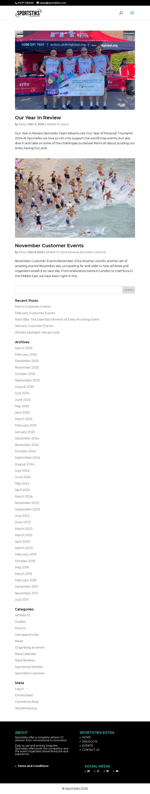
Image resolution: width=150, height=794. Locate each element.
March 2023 (24, 528)
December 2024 (27, 438)
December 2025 (27, 361)
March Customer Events (32, 306)
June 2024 (23, 477)
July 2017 (22, 599)
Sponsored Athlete (29, 667)
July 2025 (22, 393)
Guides (20, 621)
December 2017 (26, 586)
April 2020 (22, 541)
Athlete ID (53, 124)
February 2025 (26, 425)
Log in (19, 689)
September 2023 (27, 509)
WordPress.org (26, 708)
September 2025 (27, 380)
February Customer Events (35, 313)
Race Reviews (70, 252)
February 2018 (25, 580)
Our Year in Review (38, 118)
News (65, 124)
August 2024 (24, 464)
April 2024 (22, 490)
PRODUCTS (90, 741)
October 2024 (25, 451)
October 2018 (25, 561)
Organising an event (30, 647)
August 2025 (24, 386)
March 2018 (23, 574)
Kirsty (22, 124)
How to (20, 628)
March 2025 (23, 419)
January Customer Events (34, 326)
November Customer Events (49, 245)
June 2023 (23, 522)
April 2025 (22, 412)
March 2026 (23, 348)
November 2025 (27, 367)
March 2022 (24, 535)
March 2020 (24, 548)
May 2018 (22, 567)
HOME (86, 737)
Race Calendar (25, 654)
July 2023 (22, 515)
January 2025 (25, 432)
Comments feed (27, 701)
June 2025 (23, 399)
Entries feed (24, 695)
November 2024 (27, 445)
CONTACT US (90, 749)
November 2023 (27, 503)
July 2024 (22, 470)
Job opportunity (27, 634)
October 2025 (25, 374)
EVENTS (87, 745)
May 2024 (22, 483)
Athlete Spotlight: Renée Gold (37, 332)
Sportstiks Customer (93, 252)
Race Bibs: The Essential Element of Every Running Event (57, 319)
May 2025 (22, 406)
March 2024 (24, 496)
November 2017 (26, 593)
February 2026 (26, 354)
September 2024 (27, 457)
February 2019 (25, 554)
